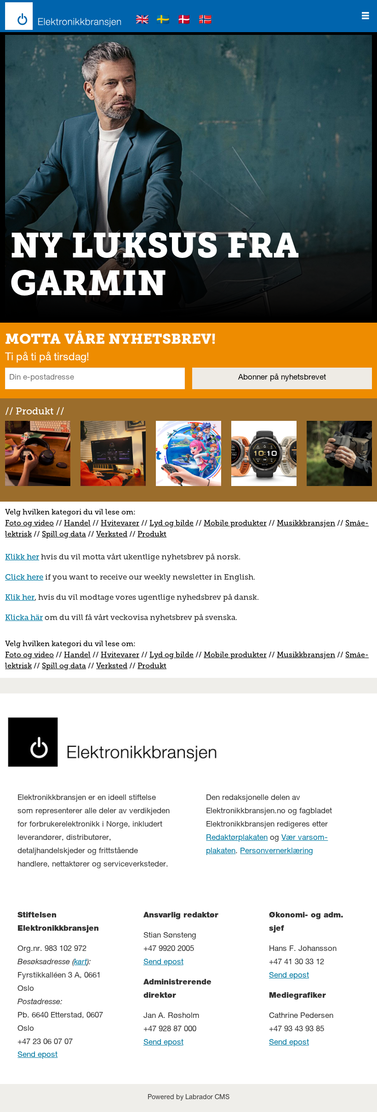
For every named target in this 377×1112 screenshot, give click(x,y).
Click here (24, 576)
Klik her (19, 597)
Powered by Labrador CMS (188, 1098)
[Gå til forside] (60, 16)
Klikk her (22, 556)
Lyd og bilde (171, 523)
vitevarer (123, 523)
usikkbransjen (309, 523)
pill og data (66, 534)
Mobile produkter (235, 523)
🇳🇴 (205, 21)
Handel (77, 523)
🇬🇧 (142, 21)
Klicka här (24, 617)
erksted (114, 534)
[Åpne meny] (365, 16)
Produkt (151, 534)
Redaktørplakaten (237, 838)
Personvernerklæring (276, 851)
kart (80, 963)
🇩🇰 (184, 21)
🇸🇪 (163, 21)
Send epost (37, 1055)
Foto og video (29, 523)
